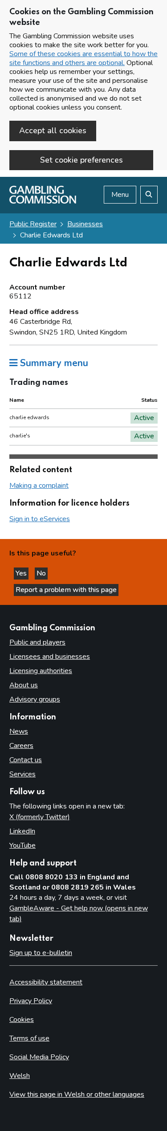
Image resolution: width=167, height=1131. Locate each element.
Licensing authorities (40, 671)
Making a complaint (39, 485)
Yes (22, 573)
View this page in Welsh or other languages (76, 1094)
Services (22, 774)
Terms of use (29, 1038)
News (18, 731)
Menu (120, 195)
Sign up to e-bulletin (40, 953)
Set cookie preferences (81, 160)
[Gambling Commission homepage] (42, 201)
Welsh (19, 1076)
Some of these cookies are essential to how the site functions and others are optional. (83, 58)
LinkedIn (22, 831)
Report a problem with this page (66, 590)
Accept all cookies (52, 130)
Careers (21, 746)
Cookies (21, 1020)
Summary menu (52, 363)
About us (23, 685)
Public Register (33, 224)
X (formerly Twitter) (39, 817)
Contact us (25, 760)
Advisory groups (34, 699)
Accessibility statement (45, 982)
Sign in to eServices (39, 519)
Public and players (37, 642)
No (42, 573)
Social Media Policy (39, 1057)
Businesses (85, 224)
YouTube (22, 845)
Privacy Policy (30, 1001)
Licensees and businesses (49, 656)
